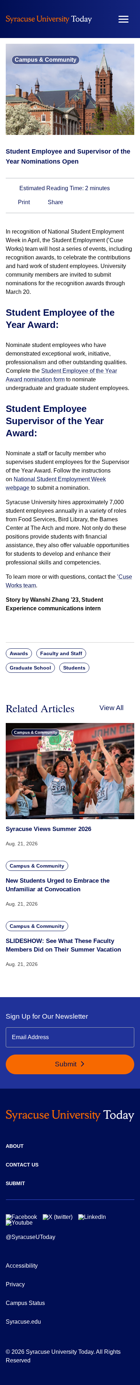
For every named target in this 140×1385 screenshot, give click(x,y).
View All (111, 708)
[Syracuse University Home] (49, 19)
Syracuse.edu (23, 1322)
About (15, 1146)
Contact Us (22, 1165)
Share (54, 202)
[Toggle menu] (123, 19)
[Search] (102, 19)
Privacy (15, 1284)
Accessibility (22, 1266)
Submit (66, 1064)
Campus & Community (45, 60)
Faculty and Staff (61, 653)
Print (23, 202)
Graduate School (30, 668)
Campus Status (25, 1303)
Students (74, 668)
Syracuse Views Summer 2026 (48, 829)
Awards (19, 653)
